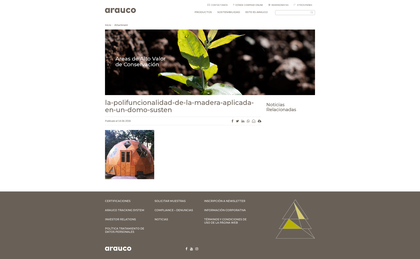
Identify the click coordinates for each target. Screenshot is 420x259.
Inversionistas (280, 5)
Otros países (304, 5)
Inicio (108, 24)
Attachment (121, 24)
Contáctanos (219, 5)
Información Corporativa (225, 210)
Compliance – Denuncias (174, 210)
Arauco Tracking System (124, 210)
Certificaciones (117, 201)
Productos (203, 12)
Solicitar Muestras (170, 201)
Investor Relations (120, 219)
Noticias (161, 219)
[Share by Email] (253, 121)
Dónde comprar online (249, 5)
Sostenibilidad (228, 12)
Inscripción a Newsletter (224, 201)
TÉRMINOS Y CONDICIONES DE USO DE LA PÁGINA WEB (225, 221)
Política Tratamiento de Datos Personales (124, 230)
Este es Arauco (256, 12)
